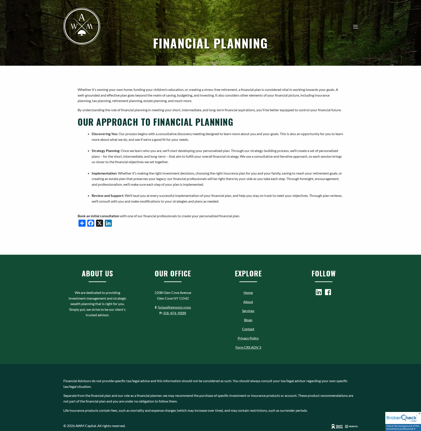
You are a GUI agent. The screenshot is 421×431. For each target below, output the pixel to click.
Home (248, 292)
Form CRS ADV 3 (248, 347)
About (248, 302)
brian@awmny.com (174, 307)
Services (248, 311)
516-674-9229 (174, 313)
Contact (248, 329)
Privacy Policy (248, 338)
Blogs (248, 320)
